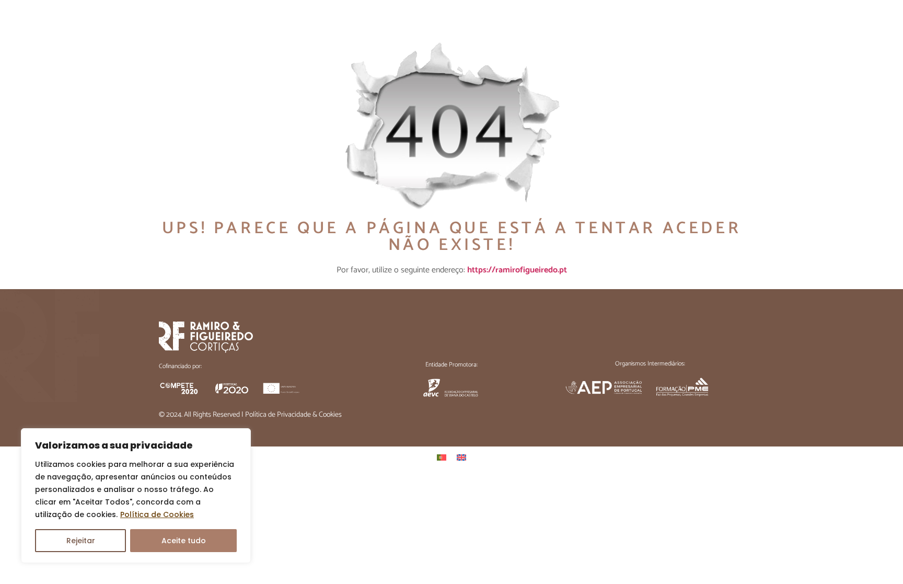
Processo (591, 23)
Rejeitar (80, 540)
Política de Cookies (157, 514)
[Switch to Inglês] (461, 458)
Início (405, 23)
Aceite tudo (183, 540)
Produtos (654, 23)
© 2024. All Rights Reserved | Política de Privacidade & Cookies (250, 415)
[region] (136, 495)
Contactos (720, 23)
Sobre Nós (461, 23)
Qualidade (527, 23)
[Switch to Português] (442, 458)
